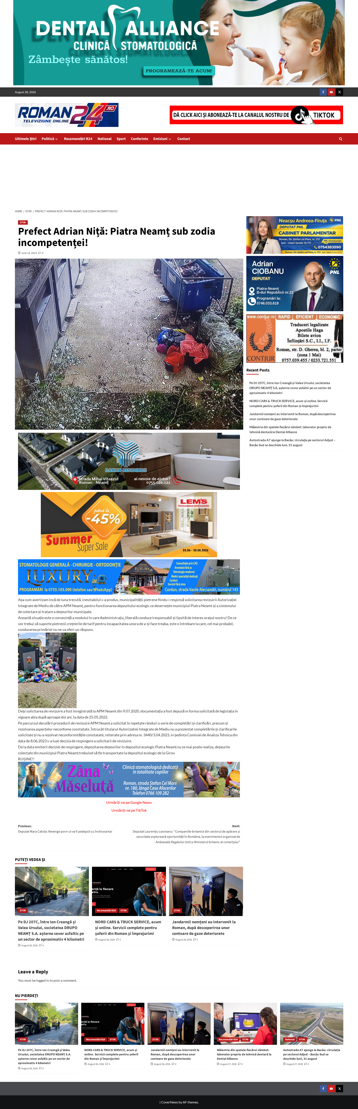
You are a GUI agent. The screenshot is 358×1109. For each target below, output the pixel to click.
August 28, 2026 (29, 945)
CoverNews (169, 1102)
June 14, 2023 (29, 252)
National (104, 138)
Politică (48, 138)
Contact (183, 138)
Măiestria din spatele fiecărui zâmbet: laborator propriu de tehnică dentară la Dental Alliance (290, 429)
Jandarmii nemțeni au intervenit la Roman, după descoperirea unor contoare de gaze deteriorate (204, 928)
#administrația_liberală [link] (119, 617)
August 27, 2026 (228, 1064)
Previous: (65, 829)
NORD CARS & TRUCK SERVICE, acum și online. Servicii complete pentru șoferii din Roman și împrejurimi (128, 928)
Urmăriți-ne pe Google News (129, 802)
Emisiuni (160, 138)
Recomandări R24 (78, 138)
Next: (186, 834)
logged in (42, 980)
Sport (121, 138)
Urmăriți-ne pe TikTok (129, 810)
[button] (340, 138)
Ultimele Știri (25, 138)
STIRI (23, 222)
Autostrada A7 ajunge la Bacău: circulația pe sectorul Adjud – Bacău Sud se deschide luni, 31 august (292, 442)
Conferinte (139, 138)
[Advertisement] (179, 176)
